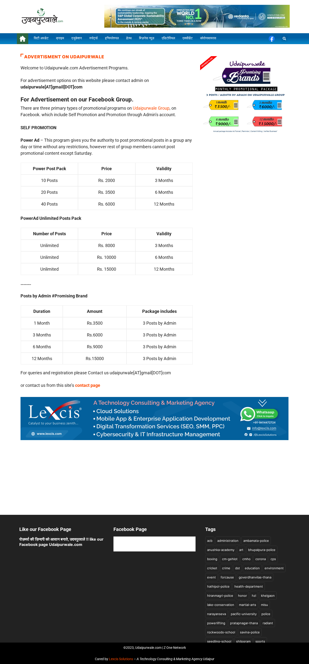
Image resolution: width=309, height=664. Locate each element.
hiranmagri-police (220, 595)
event (211, 577)
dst (237, 568)
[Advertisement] (154, 481)
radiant (268, 623)
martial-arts (247, 605)
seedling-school (219, 641)
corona (260, 559)
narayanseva (216, 614)
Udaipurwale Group (151, 108)
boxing (212, 559)
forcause (227, 577)
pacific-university (244, 614)
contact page (87, 385)
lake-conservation (220, 605)
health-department (248, 586)
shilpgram (243, 641)
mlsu (264, 605)
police (265, 614)
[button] (284, 39)
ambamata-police (256, 541)
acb (209, 541)
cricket (212, 568)
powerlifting (216, 623)
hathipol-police (218, 586)
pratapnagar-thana (244, 623)
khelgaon (268, 595)
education (252, 568)
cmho (246, 559)
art (241, 550)
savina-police (250, 632)
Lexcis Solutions (121, 659)
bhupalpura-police (261, 550)
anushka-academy (220, 550)
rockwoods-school (221, 632)
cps (273, 559)
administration (228, 541)
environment (274, 568)
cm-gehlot (230, 559)
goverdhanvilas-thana (255, 577)
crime (226, 568)
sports (260, 641)
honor (242, 595)
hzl (254, 595)
